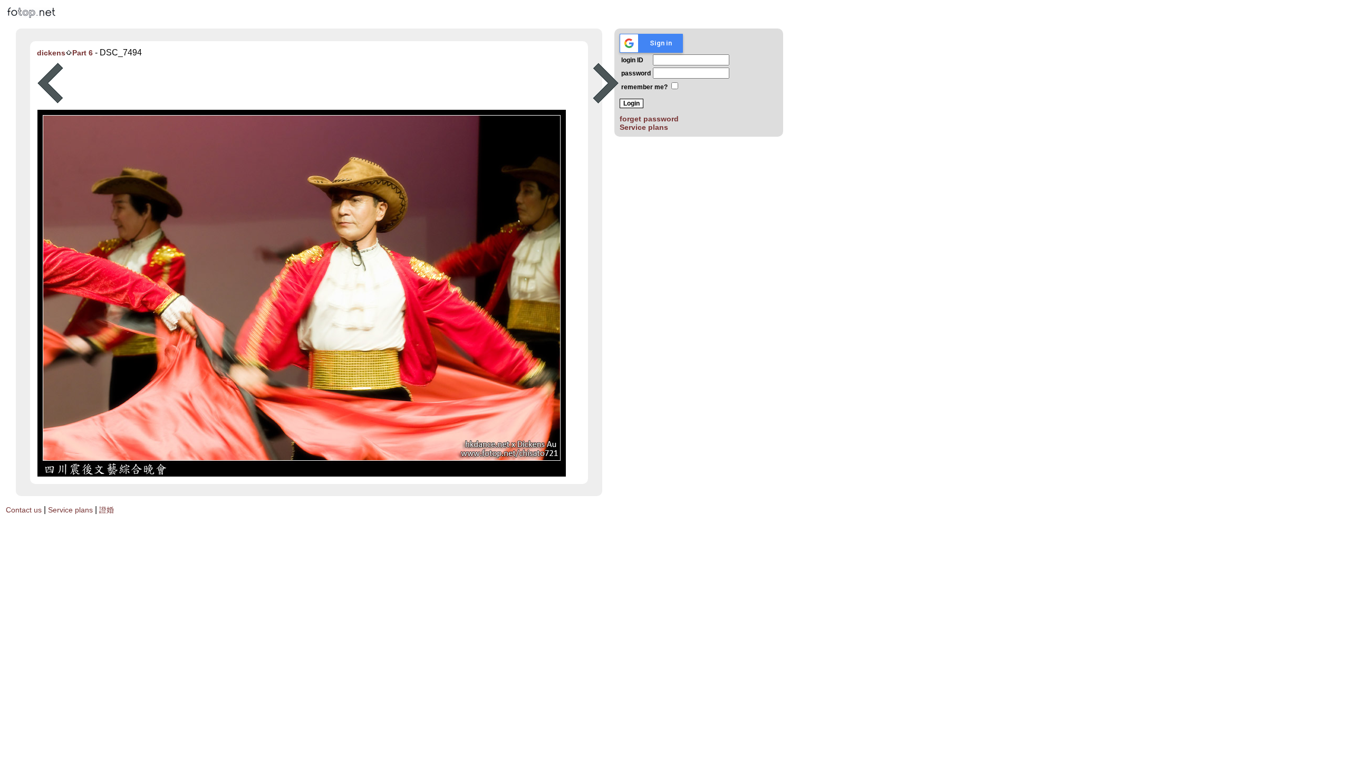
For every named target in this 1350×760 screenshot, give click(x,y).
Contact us (24, 510)
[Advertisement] (328, 83)
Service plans (644, 127)
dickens (51, 53)
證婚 (106, 510)
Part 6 (82, 53)
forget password (649, 119)
